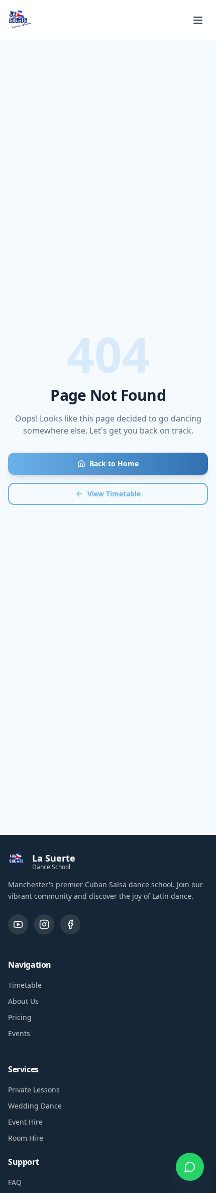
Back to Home (114, 463)
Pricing (20, 1017)
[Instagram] (44, 924)
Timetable (25, 985)
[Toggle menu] (198, 20)
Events (19, 1033)
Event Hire (25, 1122)
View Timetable (114, 493)
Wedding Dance (35, 1106)
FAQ (15, 1182)
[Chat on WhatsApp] (190, 1167)
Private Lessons (34, 1089)
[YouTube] (18, 924)
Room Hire (25, 1138)
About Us (23, 1001)
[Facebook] (70, 924)
